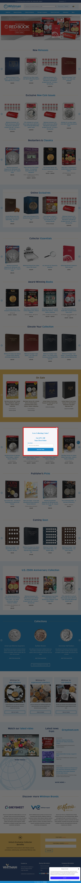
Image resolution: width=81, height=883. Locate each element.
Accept (64, 877)
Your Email (30, 443)
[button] (78, 868)
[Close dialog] (57, 428)
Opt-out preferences (62, 880)
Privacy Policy (68, 880)
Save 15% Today (40, 449)
